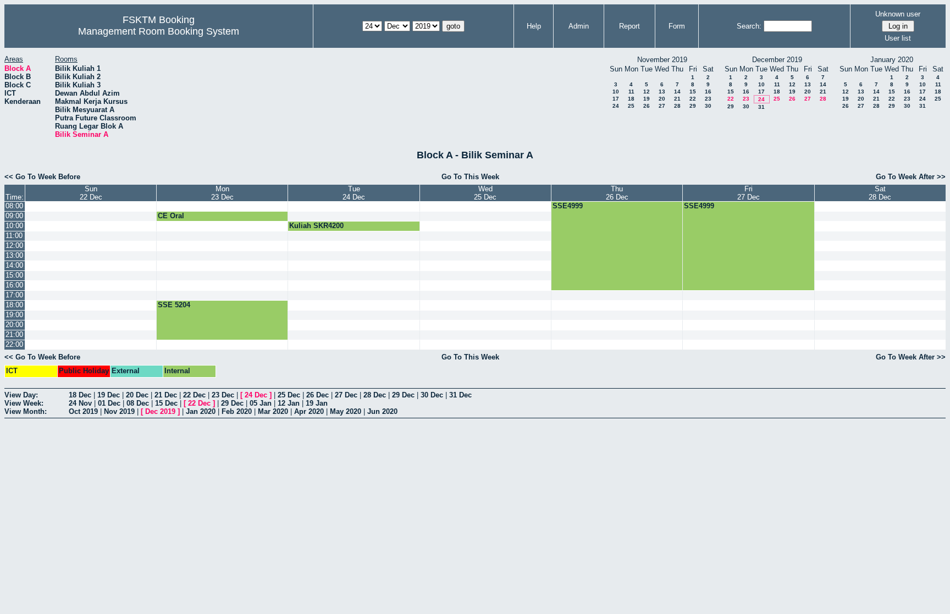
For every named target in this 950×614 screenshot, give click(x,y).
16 (708, 91)
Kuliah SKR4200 (316, 226)
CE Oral (171, 216)
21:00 (14, 334)
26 (646, 106)
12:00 (14, 245)
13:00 (14, 255)
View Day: (21, 395)
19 (646, 99)
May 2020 (345, 411)
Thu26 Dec (617, 193)
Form (677, 26)
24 (615, 106)
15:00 (14, 275)
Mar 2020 (273, 411)
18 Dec (80, 395)
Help (534, 26)
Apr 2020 (309, 411)
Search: (749, 26)
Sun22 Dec (91, 193)
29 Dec (403, 395)
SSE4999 (568, 206)
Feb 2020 (237, 411)
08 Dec (137, 403)
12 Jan (289, 403)
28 (677, 106)
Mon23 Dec (222, 193)
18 (631, 99)
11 (631, 91)
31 (761, 107)
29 (692, 106)
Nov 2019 (119, 411)
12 (646, 91)
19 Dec (108, 395)
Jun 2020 (382, 411)
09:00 (14, 216)
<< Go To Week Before (42, 177)
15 (692, 91)
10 (615, 91)
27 (662, 106)
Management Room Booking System (158, 31)
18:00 (14, 305)
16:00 (14, 285)
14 (677, 91)
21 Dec (165, 395)
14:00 (14, 265)
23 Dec (223, 395)
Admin (578, 26)
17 (615, 99)
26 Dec (317, 395)
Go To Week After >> (911, 177)
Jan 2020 (201, 411)
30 (708, 106)
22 (692, 99)
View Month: (25, 411)
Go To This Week (470, 177)
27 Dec (346, 395)
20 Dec (137, 395)
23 (708, 99)
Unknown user (897, 14)
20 (662, 99)
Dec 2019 (160, 411)
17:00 (14, 295)
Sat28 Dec (880, 193)
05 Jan (261, 403)
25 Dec (289, 395)
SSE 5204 (174, 305)
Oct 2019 (83, 411)
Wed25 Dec (485, 193)
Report (629, 26)
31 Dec (460, 395)
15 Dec (166, 403)
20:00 (14, 324)
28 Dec (374, 395)
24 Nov (80, 403)
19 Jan (317, 403)
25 (631, 106)
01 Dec (109, 403)
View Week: (23, 403)
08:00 (14, 206)
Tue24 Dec (354, 193)
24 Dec (256, 395)
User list (898, 38)
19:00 (14, 315)
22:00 (14, 344)
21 (677, 99)
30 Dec (432, 395)
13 (662, 91)
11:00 (14, 235)
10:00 (14, 226)
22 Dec (194, 395)
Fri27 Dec (748, 193)
